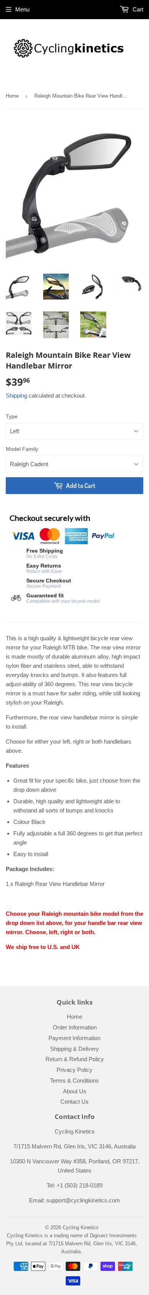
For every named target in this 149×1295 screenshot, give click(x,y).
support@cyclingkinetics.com (83, 1200)
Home (12, 96)
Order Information (75, 1027)
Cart (137, 9)
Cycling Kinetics (81, 1227)
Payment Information (74, 1038)
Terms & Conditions (74, 1080)
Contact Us (74, 1101)
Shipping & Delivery (74, 1048)
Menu (22, 9)
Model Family (22, 449)
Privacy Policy (74, 1070)
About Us (74, 1091)
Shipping (16, 395)
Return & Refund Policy (74, 1059)
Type (12, 416)
